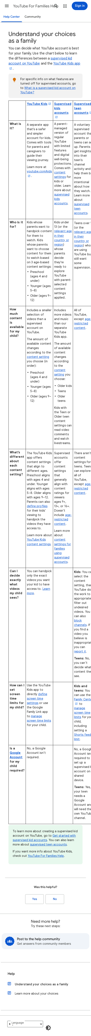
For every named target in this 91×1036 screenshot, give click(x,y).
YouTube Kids (37, 104)
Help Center (11, 17)
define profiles (37, 506)
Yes (34, 899)
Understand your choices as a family (41, 984)
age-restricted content (63, 519)
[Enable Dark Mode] (48, 1028)
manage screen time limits (82, 712)
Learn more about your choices (36, 993)
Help (11, 974)
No (55, 899)
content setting (38, 357)
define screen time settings (37, 698)
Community (33, 17)
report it (80, 651)
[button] (7, 6)
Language (18, 1022)
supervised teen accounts (48, 844)
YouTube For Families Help (35, 6)
